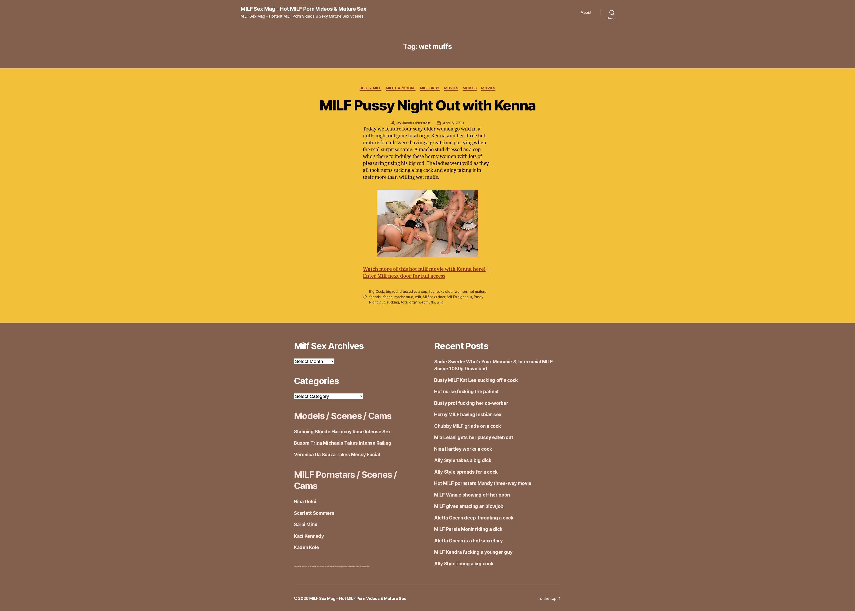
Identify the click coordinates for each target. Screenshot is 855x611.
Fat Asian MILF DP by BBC (316, 566)
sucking (393, 302)
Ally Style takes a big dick (462, 460)
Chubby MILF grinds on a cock (467, 426)
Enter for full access (404, 276)
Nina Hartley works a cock (463, 449)
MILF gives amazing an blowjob (468, 506)
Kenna (388, 297)
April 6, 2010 (453, 123)
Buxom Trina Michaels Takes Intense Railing (342, 443)
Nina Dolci (305, 501)
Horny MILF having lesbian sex (467, 414)
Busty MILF (370, 88)
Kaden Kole (306, 547)
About (586, 12)
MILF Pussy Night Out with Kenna (427, 105)
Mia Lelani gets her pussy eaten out (473, 437)
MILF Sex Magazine (327, 566)
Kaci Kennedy (309, 536)
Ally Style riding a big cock (463, 563)
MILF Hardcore (400, 88)
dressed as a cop (413, 291)
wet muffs (426, 302)
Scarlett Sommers (314, 513)
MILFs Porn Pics (305, 566)
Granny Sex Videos (337, 566)
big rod (391, 291)
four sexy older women (448, 291)
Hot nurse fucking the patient (466, 391)
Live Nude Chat (297, 566)
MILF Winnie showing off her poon (472, 495)
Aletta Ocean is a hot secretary (468, 541)
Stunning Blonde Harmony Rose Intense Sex (342, 431)
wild (440, 302)
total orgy (409, 302)
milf (418, 297)
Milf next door (434, 297)
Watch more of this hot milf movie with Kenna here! (424, 269)
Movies (451, 88)
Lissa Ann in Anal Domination (362, 566)
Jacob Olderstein (416, 123)
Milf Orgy (430, 88)
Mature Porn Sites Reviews (348, 566)
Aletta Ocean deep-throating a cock (473, 518)
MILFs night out (459, 297)
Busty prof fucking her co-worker (471, 403)
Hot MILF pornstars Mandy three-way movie (482, 483)
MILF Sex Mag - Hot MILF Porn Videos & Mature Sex (303, 9)
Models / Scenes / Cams (342, 415)
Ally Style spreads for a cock (466, 472)
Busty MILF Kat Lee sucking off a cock (476, 380)
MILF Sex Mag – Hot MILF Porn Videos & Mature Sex (357, 598)
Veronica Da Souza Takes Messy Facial (337, 454)
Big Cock (376, 291)
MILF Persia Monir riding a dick (468, 529)
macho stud (403, 297)
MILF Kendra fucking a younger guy (473, 552)
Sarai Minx (305, 524)
